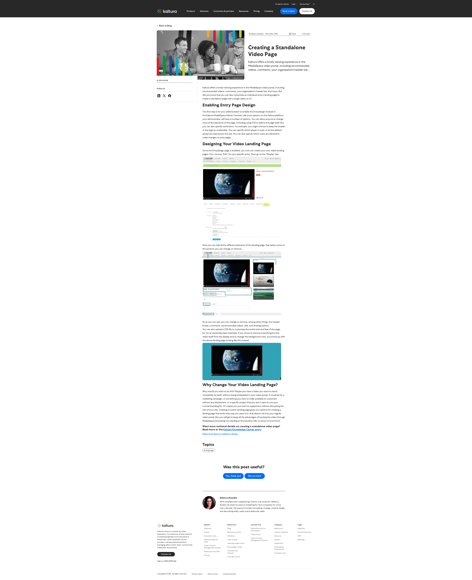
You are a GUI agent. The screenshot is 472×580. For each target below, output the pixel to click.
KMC (299, 536)
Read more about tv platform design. (220, 433)
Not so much (254, 476)
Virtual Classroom (304, 532)
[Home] (167, 11)
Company (268, 11)
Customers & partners (223, 11)
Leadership (278, 543)
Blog (229, 528)
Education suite (210, 536)
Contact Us (307, 11)
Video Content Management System (212, 546)
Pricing (256, 11)
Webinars (208, 528)
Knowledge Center (234, 547)
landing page (209, 450)
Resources (244, 11)
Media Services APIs (212, 551)
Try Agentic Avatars (282, 4)
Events (206, 532)
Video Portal (255, 534)
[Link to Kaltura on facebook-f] (170, 96)
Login (300, 525)
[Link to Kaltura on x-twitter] (164, 96)
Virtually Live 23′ (233, 556)
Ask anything (304, 4)
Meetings (301, 539)
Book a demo (289, 11)
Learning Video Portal (235, 543)
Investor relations (281, 532)
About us (277, 536)
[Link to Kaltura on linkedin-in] (159, 96)
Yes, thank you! (233, 476)
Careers (277, 539)
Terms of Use (213, 574)
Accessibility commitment (279, 548)
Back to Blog (165, 25)
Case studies (232, 539)
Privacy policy (197, 574)
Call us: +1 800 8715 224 (166, 561)
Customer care (280, 553)
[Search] (314, 4)
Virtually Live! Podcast (232, 552)
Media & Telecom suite (211, 540)
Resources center (234, 532)
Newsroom (278, 528)
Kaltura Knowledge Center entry (242, 429)
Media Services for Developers (258, 529)
